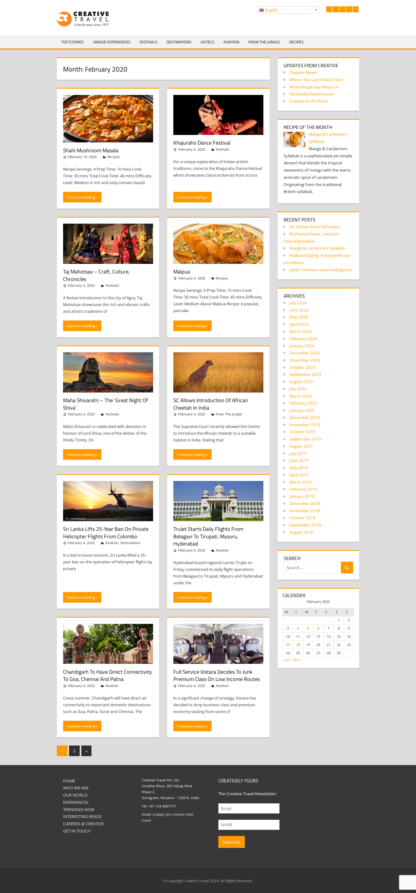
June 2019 (298, 460)
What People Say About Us (314, 87)
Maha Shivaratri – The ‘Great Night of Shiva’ (105, 404)
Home (69, 781)
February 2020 (303, 403)
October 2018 (302, 517)
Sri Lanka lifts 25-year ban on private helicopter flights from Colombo (106, 532)
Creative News (303, 72)
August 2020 (301, 381)
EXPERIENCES (75, 802)
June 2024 (298, 310)
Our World (75, 795)
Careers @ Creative (83, 823)
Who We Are (76, 788)
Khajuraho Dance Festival (201, 143)
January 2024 (301, 345)
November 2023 (304, 360)
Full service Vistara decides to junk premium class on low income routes (216, 675)
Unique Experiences (111, 42)
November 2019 (304, 424)
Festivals (148, 42)
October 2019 (302, 431)
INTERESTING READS (82, 816)
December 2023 (304, 353)
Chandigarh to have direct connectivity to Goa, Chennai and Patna (107, 675)
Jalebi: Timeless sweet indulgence (320, 270)
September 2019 (305, 439)
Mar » (297, 660)
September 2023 (305, 374)
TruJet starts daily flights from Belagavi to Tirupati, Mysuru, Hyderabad (208, 536)
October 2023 (302, 367)
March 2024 (300, 331)
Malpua (181, 271)
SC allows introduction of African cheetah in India (210, 404)
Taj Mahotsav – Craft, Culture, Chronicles (96, 275)
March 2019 (300, 482)
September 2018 (305, 525)
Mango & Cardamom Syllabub (317, 248)
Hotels (207, 42)
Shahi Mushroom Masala (90, 150)
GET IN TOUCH (77, 831)
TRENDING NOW (78, 809)
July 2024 (298, 303)
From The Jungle (264, 42)
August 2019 (301, 446)
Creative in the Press (308, 101)
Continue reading (81, 197)
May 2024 (298, 317)
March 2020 (300, 396)
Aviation (231, 42)
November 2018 (304, 510)
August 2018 (301, 532)
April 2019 (299, 475)
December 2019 (304, 417)
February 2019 (303, 489)
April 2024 (299, 324)
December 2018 (304, 503)
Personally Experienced (311, 94)
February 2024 (303, 338)
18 (298, 644)
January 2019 (301, 496)
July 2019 (298, 453)
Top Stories (72, 42)
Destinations (179, 42)
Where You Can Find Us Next (316, 79)
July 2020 (298, 389)
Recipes (296, 42)
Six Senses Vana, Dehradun (314, 226)
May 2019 (298, 467)
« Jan (286, 660)
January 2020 (301, 410)
